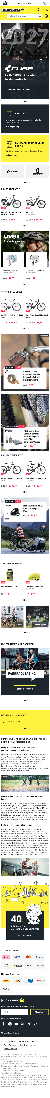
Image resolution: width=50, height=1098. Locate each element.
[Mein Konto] (42, 9)
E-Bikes (45, 808)
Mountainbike (5, 831)
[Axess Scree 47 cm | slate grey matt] (37, 200)
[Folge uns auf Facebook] (3, 1024)
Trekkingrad (35, 829)
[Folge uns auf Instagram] (10, 1024)
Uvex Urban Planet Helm (35, 271)
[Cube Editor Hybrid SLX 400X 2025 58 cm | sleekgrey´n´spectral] (12, 303)
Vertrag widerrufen (10, 1049)
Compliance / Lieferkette (28, 1045)
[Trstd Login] (46, 2)
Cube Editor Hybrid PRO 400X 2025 (37, 316)
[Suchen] (40, 16)
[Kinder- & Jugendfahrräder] (37, 617)
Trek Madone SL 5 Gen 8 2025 (37, 478)
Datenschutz (35, 1041)
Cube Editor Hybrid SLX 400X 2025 (12, 316)
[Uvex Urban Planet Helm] (36, 260)
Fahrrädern (36, 808)
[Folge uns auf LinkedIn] (22, 1024)
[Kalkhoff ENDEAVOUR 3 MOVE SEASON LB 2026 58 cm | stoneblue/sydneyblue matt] (12, 200)
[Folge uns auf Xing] (29, 1024)
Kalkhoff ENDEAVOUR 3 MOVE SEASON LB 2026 (12, 213)
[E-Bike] (12, 617)
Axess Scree (30, 212)
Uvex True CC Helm (10, 271)
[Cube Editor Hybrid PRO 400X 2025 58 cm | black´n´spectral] (37, 303)
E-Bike (9, 829)
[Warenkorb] (47, 9)
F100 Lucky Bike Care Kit (10, 586)
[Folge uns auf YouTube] (16, 1024)
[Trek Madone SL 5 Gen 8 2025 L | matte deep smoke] (37, 467)
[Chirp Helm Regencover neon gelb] (37, 575)
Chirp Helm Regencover (34, 586)
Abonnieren (39, 1012)
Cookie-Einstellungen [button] (11, 1045)
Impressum (13, 1041)
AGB (5, 1041)
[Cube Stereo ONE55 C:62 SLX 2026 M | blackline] (12, 467)
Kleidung (16, 810)
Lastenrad (21, 829)
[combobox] (24, 16)
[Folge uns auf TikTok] (35, 1024)
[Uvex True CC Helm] (13, 260)
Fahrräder (43, 845)
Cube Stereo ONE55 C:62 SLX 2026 (11, 480)
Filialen (40, 755)
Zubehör (33, 810)
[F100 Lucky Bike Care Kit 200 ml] (12, 575)
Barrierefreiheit (24, 1041)
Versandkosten (31, 1054)
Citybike (28, 829)
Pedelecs (7, 848)
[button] (3, 16)
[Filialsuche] (38, 9)
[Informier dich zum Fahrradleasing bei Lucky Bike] (25, 672)
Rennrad (14, 829)
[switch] (45, 3)
